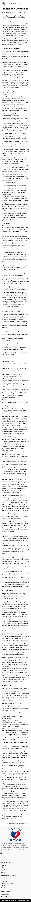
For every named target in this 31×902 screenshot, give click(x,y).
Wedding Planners (6, 879)
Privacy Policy (5, 894)
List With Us (4, 870)
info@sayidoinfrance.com (10, 818)
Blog (2, 867)
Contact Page (22, 461)
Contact (3, 872)
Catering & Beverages (7, 888)
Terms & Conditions (6, 897)
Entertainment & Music (7, 883)
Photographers (5, 881)
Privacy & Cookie (11, 779)
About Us (3, 865)
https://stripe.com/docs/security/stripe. (14, 452)
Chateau (3, 885)
